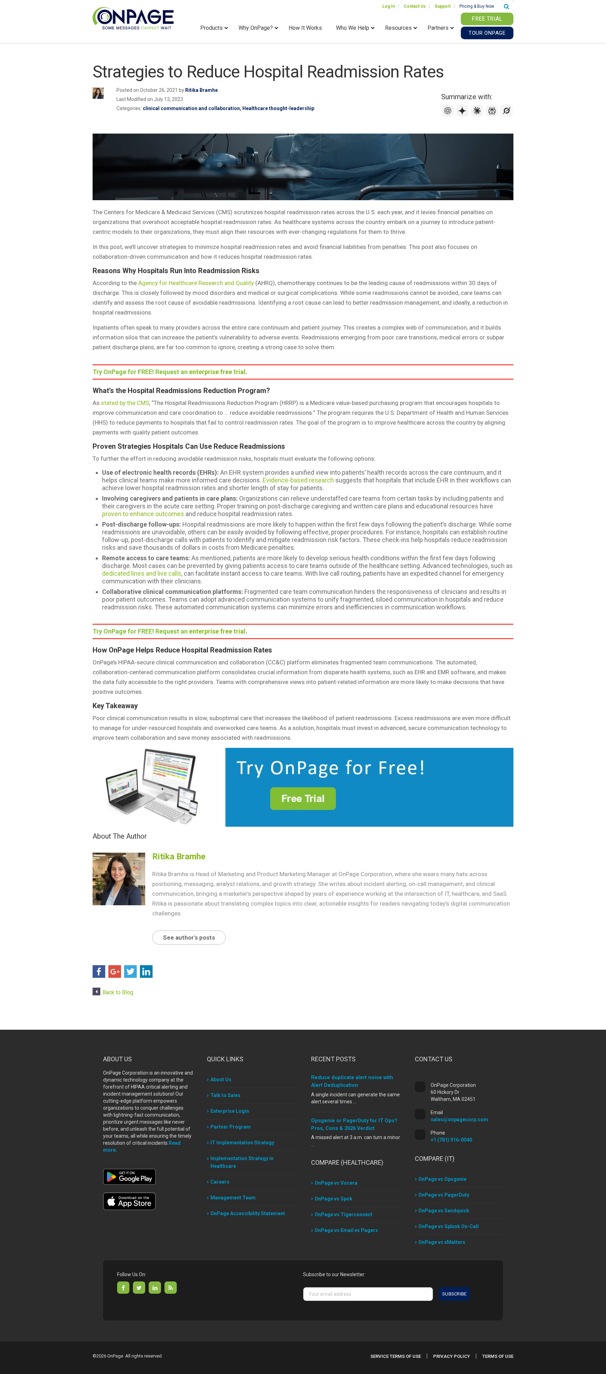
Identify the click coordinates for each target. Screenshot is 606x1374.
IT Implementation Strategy (242, 1142)
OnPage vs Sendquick (443, 1210)
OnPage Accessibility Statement (247, 1213)
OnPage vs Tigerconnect (343, 1214)
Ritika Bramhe (201, 90)
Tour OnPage (487, 33)
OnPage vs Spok (333, 1199)
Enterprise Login (229, 1111)
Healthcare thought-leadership (278, 108)
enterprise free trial (217, 371)
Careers (219, 1182)
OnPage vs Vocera (336, 1183)
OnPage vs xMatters (441, 1242)
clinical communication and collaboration (191, 108)
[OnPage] (133, 17)
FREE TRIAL (487, 18)
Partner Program (230, 1127)
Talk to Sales (225, 1095)
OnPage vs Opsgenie (442, 1179)
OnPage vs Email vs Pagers (346, 1230)
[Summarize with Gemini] (463, 115)
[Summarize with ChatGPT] (448, 115)
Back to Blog (117, 992)
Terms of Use (497, 1356)
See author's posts (189, 937)
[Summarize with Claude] (478, 115)
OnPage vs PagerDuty (443, 1195)
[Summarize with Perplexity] (492, 115)
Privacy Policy (451, 1356)
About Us (220, 1079)
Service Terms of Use (395, 1356)
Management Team (233, 1197)
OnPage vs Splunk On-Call (448, 1226)
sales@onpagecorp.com (459, 1119)
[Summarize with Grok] (506, 115)
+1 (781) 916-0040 (451, 1140)
